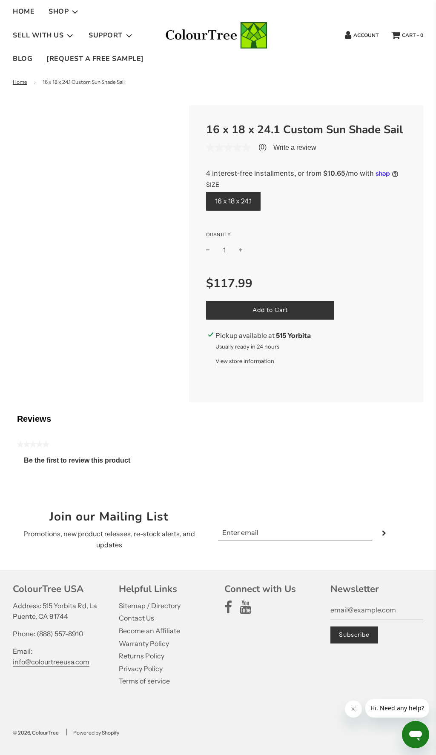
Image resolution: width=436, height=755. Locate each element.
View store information (244, 360)
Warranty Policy (144, 643)
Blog (22, 58)
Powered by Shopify (96, 732)
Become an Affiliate (149, 630)
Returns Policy (141, 656)
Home (23, 11)
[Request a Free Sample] (95, 58)
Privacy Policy (141, 668)
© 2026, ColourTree (36, 732)
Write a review (294, 147)
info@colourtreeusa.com (51, 662)
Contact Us (136, 618)
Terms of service (144, 681)
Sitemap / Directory (150, 605)
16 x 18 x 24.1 (233, 201)
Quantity (218, 234)
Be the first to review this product (80, 462)
